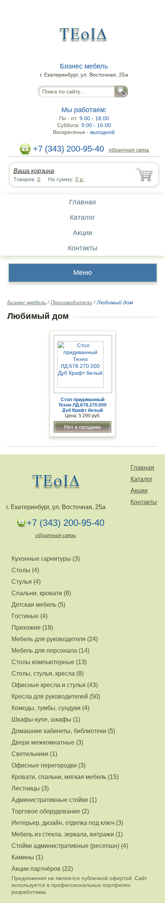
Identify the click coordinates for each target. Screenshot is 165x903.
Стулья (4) (26, 581)
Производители (71, 302)
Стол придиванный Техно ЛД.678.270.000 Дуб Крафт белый (82, 405)
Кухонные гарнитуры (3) (46, 558)
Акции (82, 233)
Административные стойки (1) (54, 800)
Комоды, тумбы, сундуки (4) (50, 708)
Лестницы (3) (30, 788)
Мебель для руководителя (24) (55, 639)
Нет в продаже (82, 427)
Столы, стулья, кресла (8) (48, 673)
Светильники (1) (34, 754)
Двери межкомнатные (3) (47, 742)
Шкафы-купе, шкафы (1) (46, 719)
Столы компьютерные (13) (49, 662)
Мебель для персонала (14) (50, 650)
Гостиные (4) (30, 616)
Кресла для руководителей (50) (56, 696)
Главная (82, 202)
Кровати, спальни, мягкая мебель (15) (65, 777)
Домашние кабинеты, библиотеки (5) (63, 731)
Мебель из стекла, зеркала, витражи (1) (67, 834)
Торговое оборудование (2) (50, 811)
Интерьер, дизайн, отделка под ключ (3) (67, 823)
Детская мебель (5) (38, 604)
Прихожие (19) (32, 627)
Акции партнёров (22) (42, 868)
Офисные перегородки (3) (49, 765)
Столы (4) (25, 570)
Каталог (82, 217)
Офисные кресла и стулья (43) (55, 685)
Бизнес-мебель (26, 302)
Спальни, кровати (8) (41, 593)
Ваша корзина (33, 171)
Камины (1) (27, 857)
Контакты (82, 248)
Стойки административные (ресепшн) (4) (70, 846)
